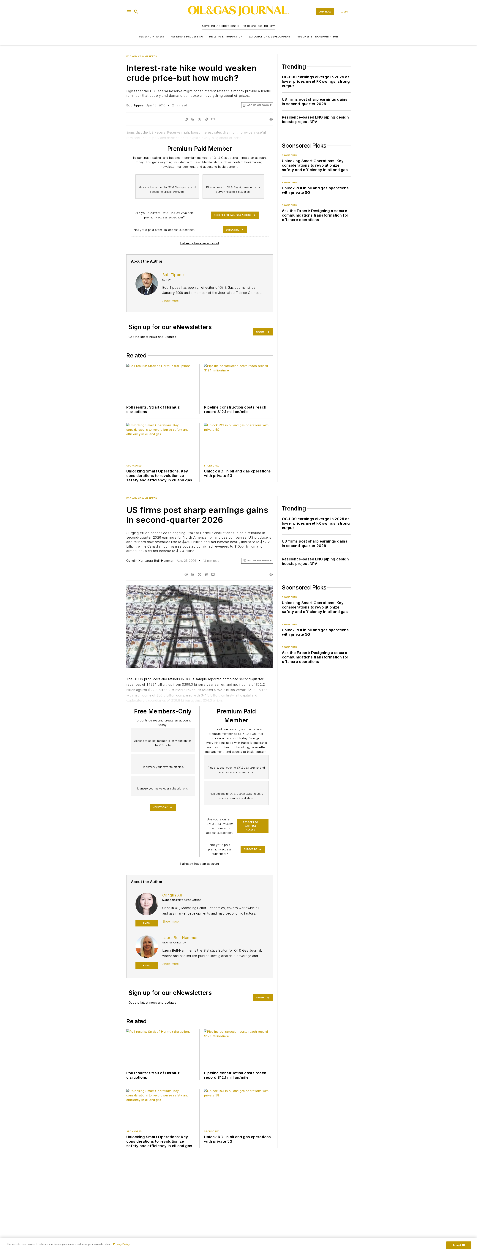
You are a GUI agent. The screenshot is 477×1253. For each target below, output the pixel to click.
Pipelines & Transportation (317, 36)
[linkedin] (193, 574)
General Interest (152, 36)
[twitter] (199, 574)
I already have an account (199, 243)
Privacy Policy (121, 1244)
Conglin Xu (134, 560)
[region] (238, 1245)
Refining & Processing (187, 36)
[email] (213, 574)
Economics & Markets (141, 56)
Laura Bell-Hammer (159, 560)
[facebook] (186, 574)
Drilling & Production (226, 36)
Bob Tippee (134, 105)
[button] (129, 12)
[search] (136, 12)
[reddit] (206, 574)
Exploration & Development (270, 36)
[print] (271, 574)
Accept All (459, 1245)
